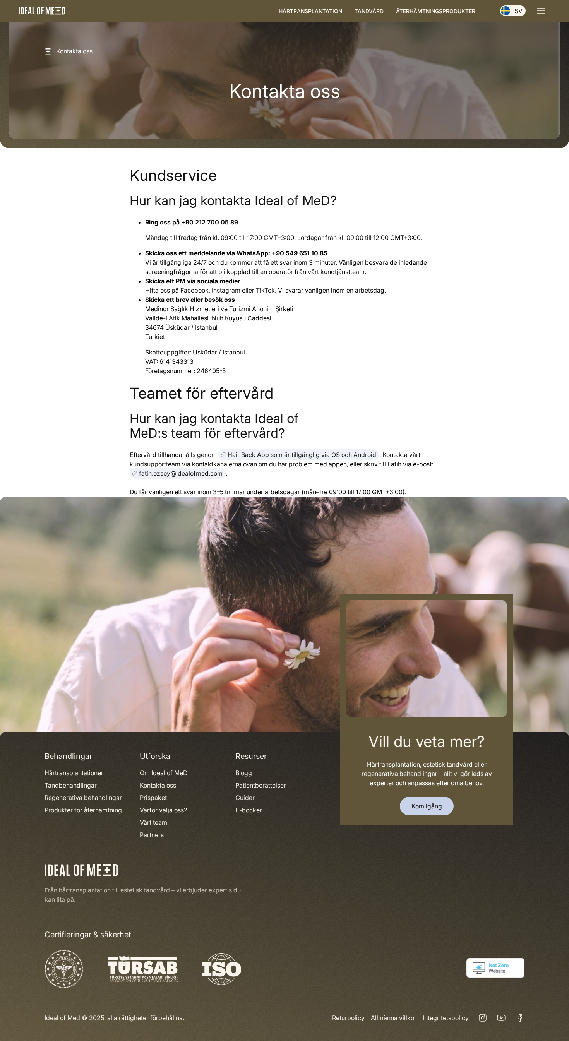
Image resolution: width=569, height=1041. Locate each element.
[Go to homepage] (42, 10)
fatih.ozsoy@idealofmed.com (181, 473)
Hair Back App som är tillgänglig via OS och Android (302, 455)
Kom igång (426, 806)
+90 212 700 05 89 (209, 222)
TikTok (265, 290)
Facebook (194, 290)
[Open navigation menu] (541, 11)
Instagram (226, 290)
